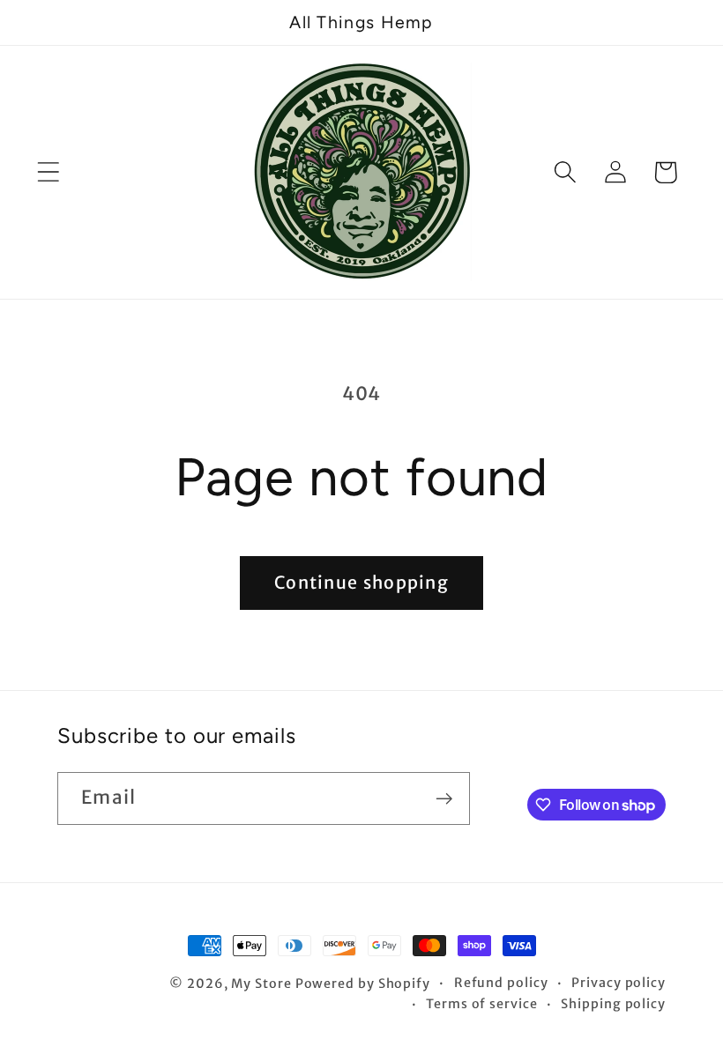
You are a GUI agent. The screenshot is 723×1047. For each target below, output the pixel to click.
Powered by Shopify (362, 983)
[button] (48, 172)
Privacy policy (618, 983)
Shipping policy (613, 1004)
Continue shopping (361, 582)
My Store (261, 983)
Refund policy (501, 983)
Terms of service (482, 1004)
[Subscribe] (444, 799)
